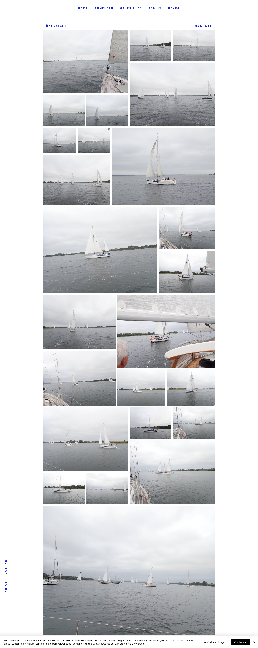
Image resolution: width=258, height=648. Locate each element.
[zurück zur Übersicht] (44, 25)
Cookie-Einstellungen (214, 642)
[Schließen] (254, 642)
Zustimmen (240, 642)
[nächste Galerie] (213, 26)
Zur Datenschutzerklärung (129, 643)
